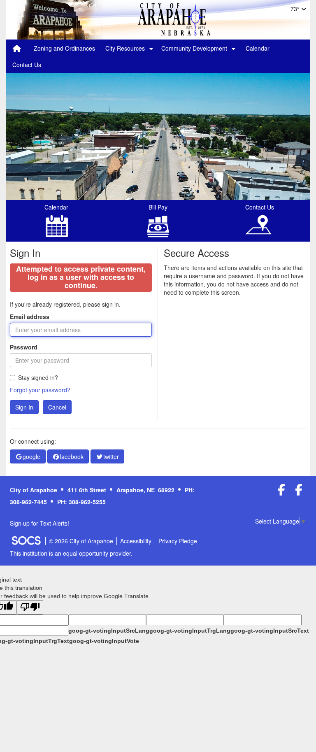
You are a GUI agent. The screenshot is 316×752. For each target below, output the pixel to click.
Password (23, 347)
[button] (151, 48)
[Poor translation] (30, 607)
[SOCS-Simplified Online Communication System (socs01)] (26, 541)
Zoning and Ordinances (64, 48)
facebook (72, 456)
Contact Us (26, 65)
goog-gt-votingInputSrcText (269, 630)
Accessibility (135, 541)
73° (295, 9)
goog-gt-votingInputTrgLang (189, 630)
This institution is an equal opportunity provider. (71, 553)
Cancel (57, 407)
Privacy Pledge (177, 541)
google (31, 456)
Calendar (258, 48)
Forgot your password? (40, 390)
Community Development (194, 48)
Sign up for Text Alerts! (39, 523)
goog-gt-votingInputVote (104, 641)
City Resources (125, 48)
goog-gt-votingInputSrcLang (108, 630)
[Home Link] (17, 48)
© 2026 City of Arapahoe (81, 541)
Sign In (24, 407)
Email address (29, 316)
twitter (111, 456)
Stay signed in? (38, 377)
